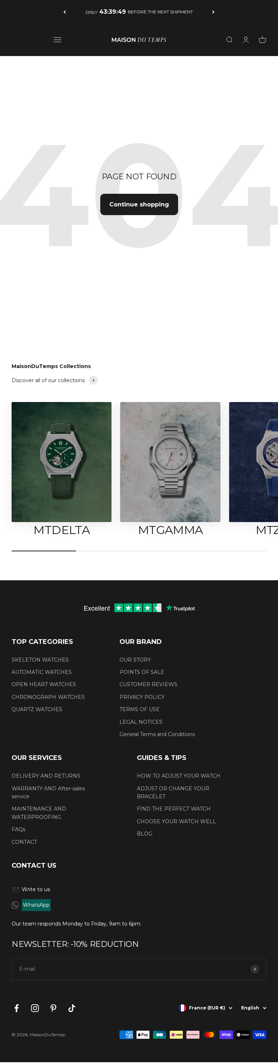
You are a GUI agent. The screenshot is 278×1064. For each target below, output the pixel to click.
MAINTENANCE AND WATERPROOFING (39, 813)
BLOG (144, 833)
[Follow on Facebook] (16, 1008)
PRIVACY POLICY (142, 697)
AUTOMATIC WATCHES (42, 672)
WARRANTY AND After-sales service (48, 792)
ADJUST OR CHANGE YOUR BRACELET (173, 792)
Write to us (36, 889)
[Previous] (64, 11)
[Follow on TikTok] (72, 1008)
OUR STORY (135, 660)
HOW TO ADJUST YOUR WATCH (178, 776)
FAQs (18, 829)
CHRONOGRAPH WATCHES (48, 697)
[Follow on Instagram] (35, 1008)
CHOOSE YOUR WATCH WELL (176, 821)
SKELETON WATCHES (40, 660)
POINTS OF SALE (141, 672)
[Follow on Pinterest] (53, 1008)
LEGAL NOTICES (141, 722)
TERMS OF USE (139, 709)
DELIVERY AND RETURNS (46, 776)
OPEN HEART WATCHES (44, 684)
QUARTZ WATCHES (37, 709)
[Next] (213, 11)
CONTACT (24, 842)
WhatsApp (36, 905)
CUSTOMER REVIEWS (148, 684)
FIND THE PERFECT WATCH (174, 809)
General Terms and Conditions (157, 734)
